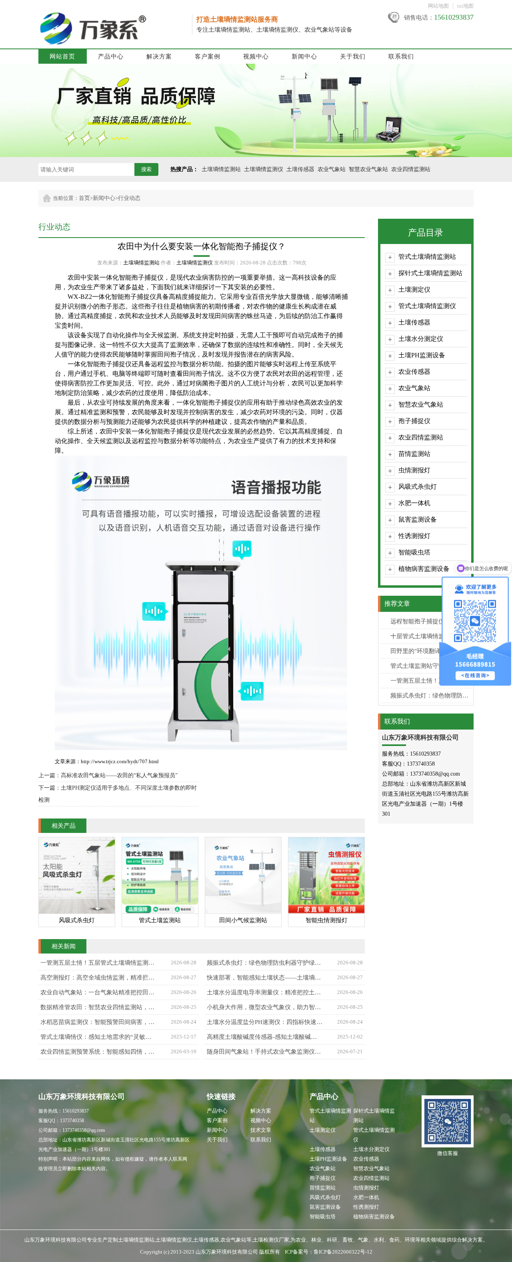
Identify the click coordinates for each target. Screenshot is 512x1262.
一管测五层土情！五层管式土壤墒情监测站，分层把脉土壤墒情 (430, 680)
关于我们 (353, 56)
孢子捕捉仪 (414, 420)
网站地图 (438, 6)
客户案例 (207, 56)
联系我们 (401, 56)
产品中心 (111, 56)
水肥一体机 (414, 503)
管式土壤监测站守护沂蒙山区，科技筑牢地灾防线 (430, 666)
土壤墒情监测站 (221, 169)
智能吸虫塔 (414, 552)
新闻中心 (304, 56)
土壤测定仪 (414, 289)
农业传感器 (414, 371)
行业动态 (129, 198)
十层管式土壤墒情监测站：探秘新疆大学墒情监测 (430, 636)
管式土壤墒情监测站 (427, 256)
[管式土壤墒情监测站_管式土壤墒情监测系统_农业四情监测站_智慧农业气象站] (114, 16)
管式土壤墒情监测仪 (427, 305)
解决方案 (159, 56)
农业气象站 (332, 169)
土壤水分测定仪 (420, 338)
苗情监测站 (414, 453)
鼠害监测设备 (417, 519)
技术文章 (260, 1130)
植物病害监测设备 (424, 568)
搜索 (146, 169)
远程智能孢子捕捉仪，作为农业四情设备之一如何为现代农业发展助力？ (430, 621)
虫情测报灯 (414, 470)
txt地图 (465, 6)
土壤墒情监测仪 (263, 169)
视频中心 (256, 56)
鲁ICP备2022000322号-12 (343, 1252)
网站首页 (62, 56)
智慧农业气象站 (368, 169)
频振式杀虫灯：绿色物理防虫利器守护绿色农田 (430, 695)
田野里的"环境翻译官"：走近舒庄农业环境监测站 (430, 651)
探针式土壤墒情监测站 (430, 273)
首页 (84, 198)
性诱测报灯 (414, 535)
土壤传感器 (300, 169)
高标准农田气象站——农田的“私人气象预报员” (119, 775)
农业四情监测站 (410, 169)
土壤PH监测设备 (421, 355)
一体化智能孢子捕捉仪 (124, 296)
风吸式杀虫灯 (417, 486)
